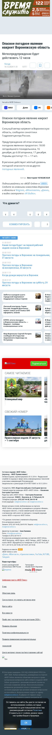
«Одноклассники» (27, 554)
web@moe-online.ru (21, 502)
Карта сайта (7, 606)
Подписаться (39, 363)
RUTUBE (46, 554)
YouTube (38, 554)
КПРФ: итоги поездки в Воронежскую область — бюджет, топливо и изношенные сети (15, 323)
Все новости (7, 613)
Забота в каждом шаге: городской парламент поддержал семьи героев (15, 297)
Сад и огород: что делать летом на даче (18, 600)
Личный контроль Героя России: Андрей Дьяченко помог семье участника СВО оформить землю (16, 309)
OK (26, 722)
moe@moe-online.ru (36, 502)
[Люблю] (22, 211)
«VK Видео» (29, 193)
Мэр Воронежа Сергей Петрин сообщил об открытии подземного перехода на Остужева (17, 337)
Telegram (19, 190)
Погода (7, 64)
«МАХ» (44, 183)
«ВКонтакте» (32, 190)
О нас (4, 586)
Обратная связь (8, 593)
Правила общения (9, 626)
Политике (37, 710)
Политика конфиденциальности (15, 633)
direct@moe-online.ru (14, 533)
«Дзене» (45, 190)
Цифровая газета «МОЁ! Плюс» (14, 580)
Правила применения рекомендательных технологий (19, 642)
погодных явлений (13, 169)
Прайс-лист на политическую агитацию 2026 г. (21, 619)
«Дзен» (5, 554)
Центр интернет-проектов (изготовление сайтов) (22, 652)
